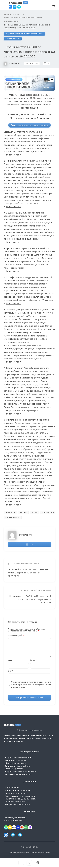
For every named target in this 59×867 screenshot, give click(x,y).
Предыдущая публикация (26, 564)
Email (33, 660)
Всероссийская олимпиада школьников (24, 34)
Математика (48, 513)
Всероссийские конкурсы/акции (20, 772)
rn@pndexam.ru (15, 820)
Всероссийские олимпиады (18, 758)
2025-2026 (10, 513)
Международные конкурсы (18, 774)
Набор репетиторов (40, 853)
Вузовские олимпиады (15, 760)
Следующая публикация (33, 590)
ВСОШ (35, 513)
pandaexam (14, 63)
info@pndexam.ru (17, 818)
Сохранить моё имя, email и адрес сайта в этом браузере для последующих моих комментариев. (31, 685)
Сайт (10, 671)
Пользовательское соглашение (20, 796)
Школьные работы (14, 769)
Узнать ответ (13, 155)
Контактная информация (17, 790)
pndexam (18, 2)
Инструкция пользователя (17, 805)
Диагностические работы (17, 766)
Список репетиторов (15, 793)
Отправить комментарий (29, 697)
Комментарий (16, 636)
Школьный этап (12, 39)
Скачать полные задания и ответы (29, 125)
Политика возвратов (15, 802)
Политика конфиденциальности (20, 799)
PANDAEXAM (25, 535)
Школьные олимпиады (15, 763)
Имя (11, 660)
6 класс (23, 513)
